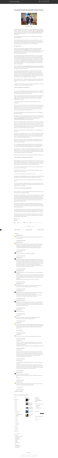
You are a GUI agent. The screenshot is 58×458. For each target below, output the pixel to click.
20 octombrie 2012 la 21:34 (20, 281)
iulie (16, 418)
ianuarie (17, 424)
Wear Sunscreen (34, 317)
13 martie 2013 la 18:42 (20, 370)
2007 (15, 431)
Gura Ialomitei (17, 442)
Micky (17, 334)
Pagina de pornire (29, 229)
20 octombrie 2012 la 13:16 (20, 255)
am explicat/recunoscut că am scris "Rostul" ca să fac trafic (33, 66)
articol (32, 222)
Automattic (24, 456)
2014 (15, 407)
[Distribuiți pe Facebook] (16, 220)
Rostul (29, 399)
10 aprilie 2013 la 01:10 (20, 380)
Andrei (17, 322)
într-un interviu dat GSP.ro (19, 118)
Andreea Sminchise (29, 26)
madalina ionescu (19, 300)
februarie (17, 423)
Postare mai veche (40, 229)
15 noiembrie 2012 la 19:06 (20, 338)
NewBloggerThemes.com (34, 456)
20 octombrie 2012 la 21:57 (20, 298)
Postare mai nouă (17, 229)
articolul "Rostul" (32, 29)
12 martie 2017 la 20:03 (20, 389)
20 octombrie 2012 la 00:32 (20, 240)
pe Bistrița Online (39, 30)
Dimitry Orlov (17, 437)
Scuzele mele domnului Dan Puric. (29, 10)
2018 (15, 402)
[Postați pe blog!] (15, 220)
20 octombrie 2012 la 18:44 (20, 268)
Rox (17, 315)
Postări (37, 418)
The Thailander (38, 405)
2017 (15, 403)
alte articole (26, 49)
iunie (16, 419)
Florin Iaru (18, 242)
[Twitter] (44, 1)
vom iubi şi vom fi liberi (14, 1)
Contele (16, 441)
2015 (15, 406)
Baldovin (17, 251)
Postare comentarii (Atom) (23, 394)
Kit (15, 443)
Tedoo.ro (37, 406)
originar (17, 309)
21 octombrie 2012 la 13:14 (20, 307)
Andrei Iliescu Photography (19, 436)
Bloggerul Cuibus (17, 160)
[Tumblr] (48, 1)
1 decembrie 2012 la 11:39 (20, 348)
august (16, 416)
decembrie (17, 411)
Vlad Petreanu (17, 447)
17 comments (27, 222)
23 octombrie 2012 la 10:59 (20, 332)
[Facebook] (40, 1)
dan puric (38, 222)
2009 (15, 428)
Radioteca (18, 372)
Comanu (16, 440)
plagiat (41, 222)
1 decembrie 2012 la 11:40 (20, 358)
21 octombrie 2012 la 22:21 (20, 313)
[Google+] (42, 1)
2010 (15, 427)
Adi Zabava (18, 235)
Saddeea (17, 257)
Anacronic (16, 435)
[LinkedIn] (46, 1)
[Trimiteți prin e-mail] (14, 220)
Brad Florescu (20, 222)
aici (27, 130)
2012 (15, 410)
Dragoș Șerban (19, 36)
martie (17, 422)
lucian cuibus (18, 270)
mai (16, 420)
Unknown (18, 381)
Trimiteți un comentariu (18, 391)
